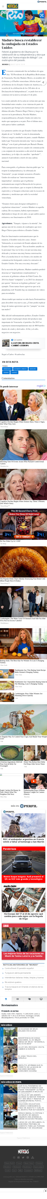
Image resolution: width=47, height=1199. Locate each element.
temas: (5, 366)
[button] (43, 82)
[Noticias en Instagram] (14, 1157)
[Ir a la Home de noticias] (23, 1151)
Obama (6, 372)
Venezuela (7, 369)
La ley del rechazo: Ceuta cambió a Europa (25, 344)
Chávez (14, 372)
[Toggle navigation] (4, 6)
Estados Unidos (20, 369)
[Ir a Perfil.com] (42, 1)
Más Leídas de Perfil (11, 1082)
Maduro (33, 369)
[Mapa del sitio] (32, 1157)
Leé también (18, 340)
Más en (15, 806)
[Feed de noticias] (28, 1157)
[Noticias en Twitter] (23, 1157)
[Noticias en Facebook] (19, 1157)
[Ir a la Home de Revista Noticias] (12, 6)
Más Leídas (6, 1025)
